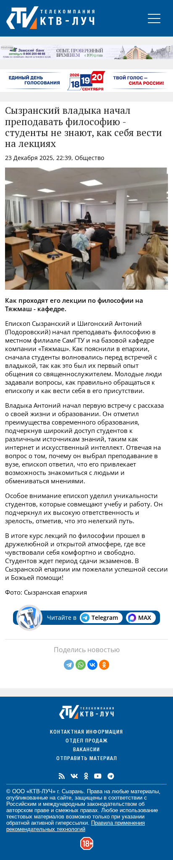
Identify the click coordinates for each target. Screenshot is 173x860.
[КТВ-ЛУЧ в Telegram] (110, 776)
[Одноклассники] (104, 665)
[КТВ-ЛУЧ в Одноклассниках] (86, 776)
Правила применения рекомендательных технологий (75, 826)
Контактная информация (86, 732)
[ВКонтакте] (92, 665)
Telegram (105, 617)
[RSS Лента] (62, 776)
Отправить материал (86, 759)
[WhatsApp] (81, 665)
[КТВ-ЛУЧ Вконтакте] (74, 776)
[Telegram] (69, 665)
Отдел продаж (86, 741)
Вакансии (86, 750)
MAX (144, 617)
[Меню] (154, 18)
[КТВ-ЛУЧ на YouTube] (98, 776)
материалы (145, 791)
